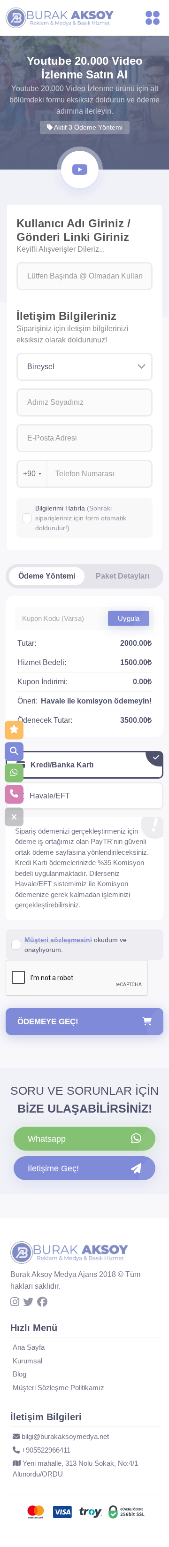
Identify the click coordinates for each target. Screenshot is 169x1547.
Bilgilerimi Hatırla (80, 518)
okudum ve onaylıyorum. (75, 944)
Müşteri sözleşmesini (58, 940)
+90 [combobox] (29, 474)
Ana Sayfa (29, 1347)
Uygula (128, 618)
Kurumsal (27, 1361)
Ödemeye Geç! (47, 1021)
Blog (19, 1374)
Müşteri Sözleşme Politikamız (58, 1388)
